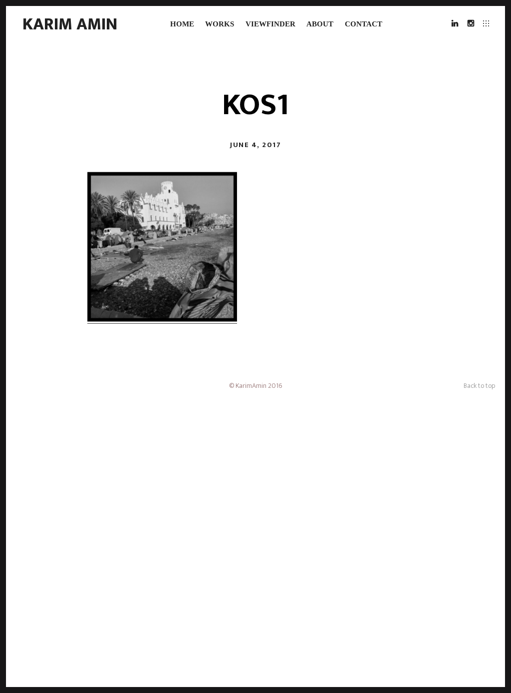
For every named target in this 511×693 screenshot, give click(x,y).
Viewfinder (270, 24)
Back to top (479, 385)
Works (219, 24)
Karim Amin (69, 24)
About (319, 24)
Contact (363, 24)
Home (182, 24)
